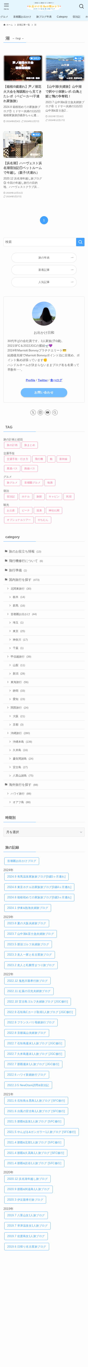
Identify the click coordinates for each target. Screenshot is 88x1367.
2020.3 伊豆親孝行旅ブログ (25, 1199)
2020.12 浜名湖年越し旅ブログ (27, 1178)
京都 (18, 724)
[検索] (55, 412)
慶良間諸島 (23, 758)
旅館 (39, 496)
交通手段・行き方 (17, 459)
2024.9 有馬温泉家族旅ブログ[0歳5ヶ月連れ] (36, 876)
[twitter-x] (33, 412)
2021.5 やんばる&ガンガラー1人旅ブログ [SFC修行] (41, 1132)
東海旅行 (19, 682)
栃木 (19, 597)
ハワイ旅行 (21, 793)
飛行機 (39, 459)
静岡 (19, 690)
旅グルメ (12, 482)
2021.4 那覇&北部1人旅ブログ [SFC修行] (34, 1142)
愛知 (19, 699)
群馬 (19, 605)
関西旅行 (19, 707)
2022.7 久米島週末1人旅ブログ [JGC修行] (34, 1053)
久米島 (20, 750)
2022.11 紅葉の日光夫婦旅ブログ (29, 991)
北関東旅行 (21, 588)
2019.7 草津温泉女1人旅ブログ (27, 1225)
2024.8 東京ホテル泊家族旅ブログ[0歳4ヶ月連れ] (39, 887)
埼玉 (18, 622)
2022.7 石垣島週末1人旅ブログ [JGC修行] (34, 1043)
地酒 (50, 482)
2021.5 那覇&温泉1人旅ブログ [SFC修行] (34, 1121)
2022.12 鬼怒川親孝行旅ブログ (27, 980)
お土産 (11, 510)
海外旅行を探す (23, 784)
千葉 (18, 648)
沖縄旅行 (20, 733)
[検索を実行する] (80, 242)
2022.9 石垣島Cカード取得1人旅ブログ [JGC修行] (40, 1012)
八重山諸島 (23, 775)
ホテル (26, 496)
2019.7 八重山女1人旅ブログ (26, 1215)
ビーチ (26, 510)
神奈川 (20, 639)
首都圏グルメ (32, 482)
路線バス (29, 468)
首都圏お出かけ (24, 614)
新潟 (19, 673)
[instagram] (40, 412)
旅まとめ (29, 445)
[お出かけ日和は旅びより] (44, 6)
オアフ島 (22, 802)
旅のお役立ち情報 (25, 551)
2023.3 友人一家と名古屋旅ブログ (29, 954)
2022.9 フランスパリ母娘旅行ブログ (31, 1022)
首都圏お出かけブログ (21, 861)
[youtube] (47, 412)
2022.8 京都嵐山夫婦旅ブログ (26, 1032)
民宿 (69, 496)
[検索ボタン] (81, 6)
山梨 (19, 665)
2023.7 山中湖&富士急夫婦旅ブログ (30, 933)
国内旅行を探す (24, 579)
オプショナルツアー (19, 519)
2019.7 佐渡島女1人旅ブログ (26, 1236)
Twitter (43, 380)
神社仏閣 (54, 510)
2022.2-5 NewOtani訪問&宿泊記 (28, 1085)
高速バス (12, 468)
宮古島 (20, 767)
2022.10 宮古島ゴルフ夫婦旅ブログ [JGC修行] (37, 1001)
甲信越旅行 (21, 656)
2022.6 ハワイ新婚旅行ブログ (26, 1074)
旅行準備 (18, 570)
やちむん (43, 519)
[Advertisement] (44, 1304)
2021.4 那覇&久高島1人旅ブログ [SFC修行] (35, 1153)
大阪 (19, 716)
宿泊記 (11, 496)
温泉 (39, 510)
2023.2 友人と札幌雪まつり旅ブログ (31, 965)
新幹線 (63, 459)
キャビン (54, 496)
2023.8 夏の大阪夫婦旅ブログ (26, 923)
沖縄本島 (22, 741)
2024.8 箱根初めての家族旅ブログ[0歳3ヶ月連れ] (39, 897)
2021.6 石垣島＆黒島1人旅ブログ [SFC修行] (36, 1100)
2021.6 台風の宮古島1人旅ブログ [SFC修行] (36, 1111)
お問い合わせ (44, 392)
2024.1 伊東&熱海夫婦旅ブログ (27, 907)
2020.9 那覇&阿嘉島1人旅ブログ (28, 1189)
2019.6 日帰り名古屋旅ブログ (26, 1246)
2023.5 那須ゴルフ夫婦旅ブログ (28, 944)
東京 (19, 631)
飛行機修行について (26, 561)
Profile (30, 380)
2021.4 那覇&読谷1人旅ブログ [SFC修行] (34, 1163)
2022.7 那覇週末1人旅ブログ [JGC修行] (33, 1064)
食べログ (56, 380)
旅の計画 (12, 445)
